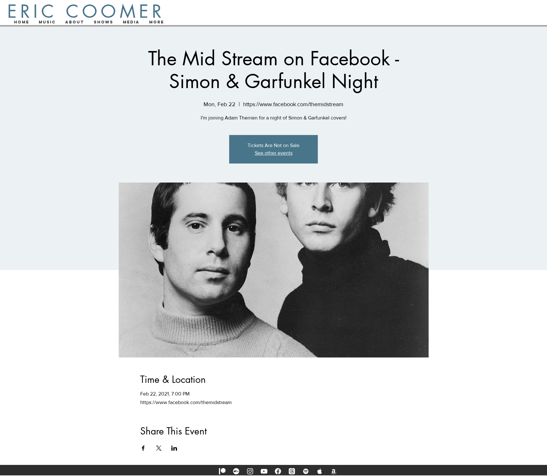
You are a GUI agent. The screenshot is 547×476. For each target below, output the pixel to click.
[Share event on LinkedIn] (174, 448)
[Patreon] (222, 471)
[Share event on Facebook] (143, 448)
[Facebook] (278, 471)
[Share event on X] (159, 448)
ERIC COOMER (86, 11)
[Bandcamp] (236, 471)
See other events (273, 153)
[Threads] (292, 471)
